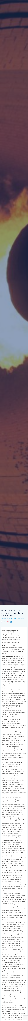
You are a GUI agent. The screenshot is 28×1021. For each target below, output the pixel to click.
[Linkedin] (11, 622)
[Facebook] (1, 622)
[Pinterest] (7, 622)
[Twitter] (4, 622)
